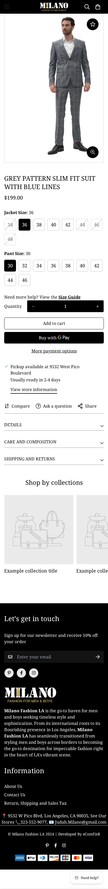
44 (82, 224)
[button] (98, 7)
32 (24, 265)
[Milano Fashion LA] (54, 7)
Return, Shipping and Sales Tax (35, 803)
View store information (33, 389)
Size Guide (69, 297)
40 (53, 224)
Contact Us (14, 795)
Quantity (13, 306)
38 (39, 224)
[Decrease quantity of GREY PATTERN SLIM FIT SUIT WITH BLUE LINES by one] (33, 306)
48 (10, 239)
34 (10, 224)
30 (10, 265)
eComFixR (91, 833)
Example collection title (30, 571)
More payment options (54, 351)
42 (68, 224)
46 (96, 224)
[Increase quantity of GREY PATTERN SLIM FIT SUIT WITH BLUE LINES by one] (97, 306)
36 (24, 224)
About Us (13, 786)
